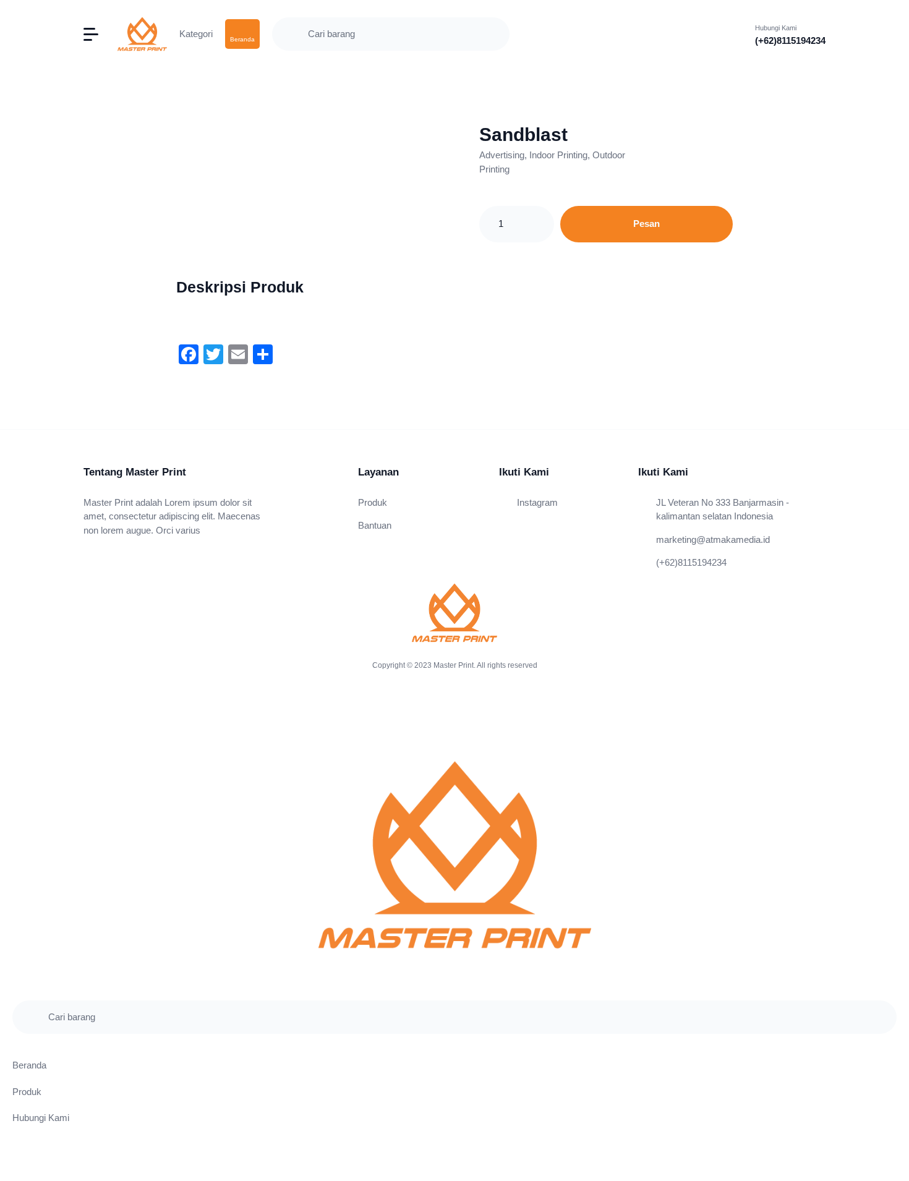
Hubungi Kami (40, 1117)
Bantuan (374, 525)
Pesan (646, 223)
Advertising (501, 155)
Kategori (196, 33)
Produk (372, 502)
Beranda (29, 1065)
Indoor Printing (558, 155)
